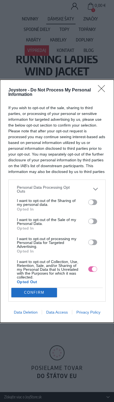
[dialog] (57, 201)
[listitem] (57, 189)
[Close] (103, 90)
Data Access (57, 312)
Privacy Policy (88, 312)
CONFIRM (34, 292)
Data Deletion (26, 312)
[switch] (92, 202)
